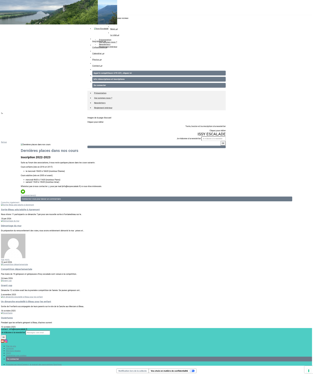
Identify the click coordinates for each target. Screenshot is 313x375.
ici (49, 186)
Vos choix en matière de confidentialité (169, 371)
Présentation (105, 40)
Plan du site (11, 346)
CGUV (8, 353)
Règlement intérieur (108, 47)
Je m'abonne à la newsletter (189, 138)
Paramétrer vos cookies (16, 355)
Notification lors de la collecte (132, 371)
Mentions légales (13, 351)
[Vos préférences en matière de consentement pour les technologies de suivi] (308, 370)
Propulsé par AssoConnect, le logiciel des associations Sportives (34, 364)
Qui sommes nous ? (108, 42)
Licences (10, 348)
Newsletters (104, 44)
